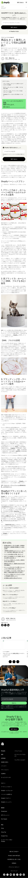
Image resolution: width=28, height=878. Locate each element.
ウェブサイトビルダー (20, 760)
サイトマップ (14, 871)
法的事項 (3, 773)
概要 (2, 754)
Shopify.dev (4, 811)
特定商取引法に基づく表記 (14, 859)
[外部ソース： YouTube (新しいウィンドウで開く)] (11, 875)
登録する (14, 703)
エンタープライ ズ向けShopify (6, 840)
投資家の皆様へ (5, 762)
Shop (2, 828)
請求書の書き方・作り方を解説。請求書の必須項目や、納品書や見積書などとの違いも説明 (14, 547)
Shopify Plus (4, 836)
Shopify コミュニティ (6, 802)
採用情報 (3, 758)
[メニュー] (26, 2)
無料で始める (20, 2)
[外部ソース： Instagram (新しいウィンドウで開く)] (14, 875)
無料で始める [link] (14, 27)
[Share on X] (5, 625)
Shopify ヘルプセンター (7, 790)
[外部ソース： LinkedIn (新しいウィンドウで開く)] (20, 875)
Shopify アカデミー (6, 798)
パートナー (4, 766)
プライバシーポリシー (14, 867)
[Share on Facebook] (2, 625)
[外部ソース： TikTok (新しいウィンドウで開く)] (17, 875)
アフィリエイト (5, 769)
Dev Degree (4, 819)
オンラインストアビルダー (20, 755)
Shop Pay (3, 832)
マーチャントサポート (6, 786)
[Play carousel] (14, 661)
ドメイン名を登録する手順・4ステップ (13, 554)
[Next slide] (17, 661)
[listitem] (14, 648)
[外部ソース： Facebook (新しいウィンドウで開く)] (4, 875)
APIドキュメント (5, 815)
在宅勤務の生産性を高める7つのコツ (13, 578)
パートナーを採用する (6, 794)
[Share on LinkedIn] (8, 625)
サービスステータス (6, 777)
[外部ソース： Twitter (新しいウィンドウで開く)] (7, 875)
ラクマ (23, 430)
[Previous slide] (10, 661)
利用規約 (14, 863)
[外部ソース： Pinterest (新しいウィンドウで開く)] (24, 875)
